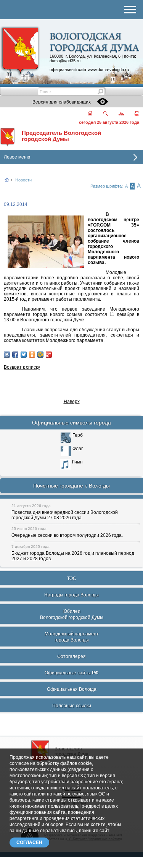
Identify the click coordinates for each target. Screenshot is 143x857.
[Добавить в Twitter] (24, 355)
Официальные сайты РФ (71, 673)
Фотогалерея (71, 656)
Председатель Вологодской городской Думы (61, 136)
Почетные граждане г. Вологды (71, 486)
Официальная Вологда (71, 689)
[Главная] (85, 114)
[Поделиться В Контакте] (7, 355)
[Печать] (132, 114)
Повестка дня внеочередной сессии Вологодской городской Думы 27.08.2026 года (64, 515)
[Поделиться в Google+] (49, 355)
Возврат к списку (22, 367)
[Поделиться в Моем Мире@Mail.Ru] (40, 355)
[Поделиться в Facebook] (15, 355)
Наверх (72, 401)
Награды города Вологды (71, 595)
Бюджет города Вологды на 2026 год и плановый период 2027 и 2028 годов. (72, 556)
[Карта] (117, 114)
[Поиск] (101, 114)
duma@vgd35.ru (65, 60)
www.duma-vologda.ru (108, 69)
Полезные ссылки (71, 705)
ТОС (71, 578)
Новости (23, 180)
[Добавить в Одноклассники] (32, 355)
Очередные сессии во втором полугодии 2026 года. (67, 535)
